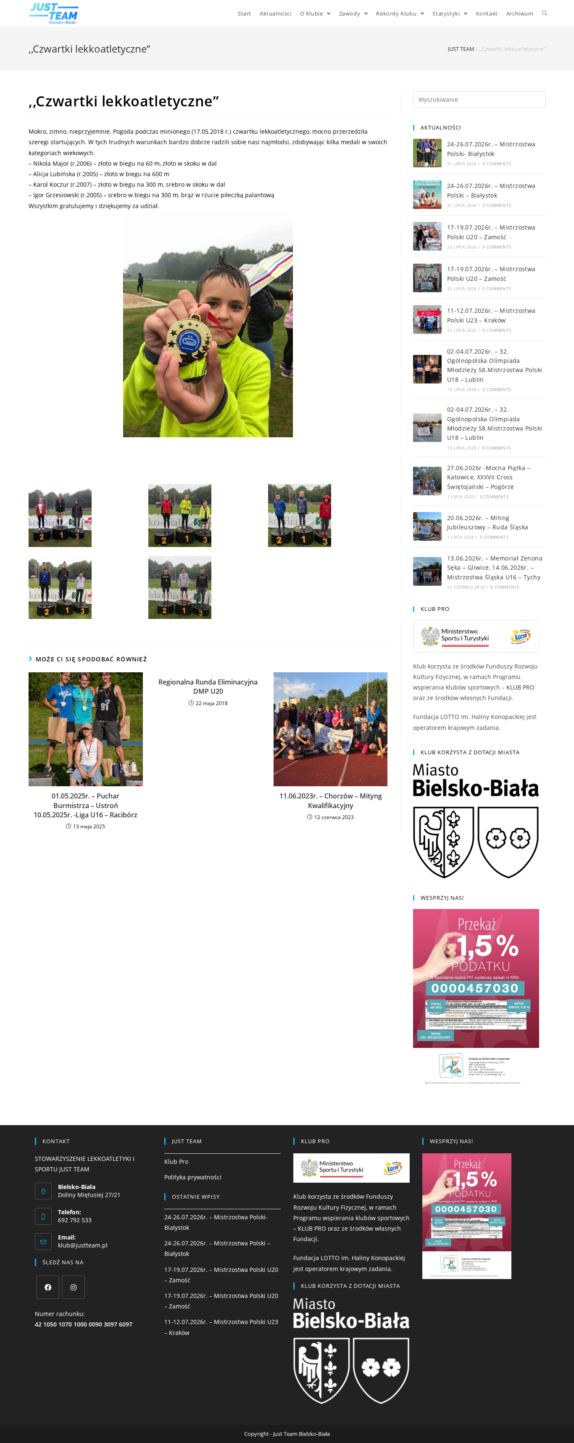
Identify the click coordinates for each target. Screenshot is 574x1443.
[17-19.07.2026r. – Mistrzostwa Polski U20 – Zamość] (427, 236)
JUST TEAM (461, 49)
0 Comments (496, 163)
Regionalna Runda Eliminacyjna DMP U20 (208, 686)
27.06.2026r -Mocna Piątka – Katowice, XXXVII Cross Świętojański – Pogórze (488, 477)
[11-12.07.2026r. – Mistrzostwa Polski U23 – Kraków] (427, 319)
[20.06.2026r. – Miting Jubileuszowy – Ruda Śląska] (427, 526)
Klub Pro (176, 1162)
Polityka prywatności (192, 1177)
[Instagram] (73, 1287)
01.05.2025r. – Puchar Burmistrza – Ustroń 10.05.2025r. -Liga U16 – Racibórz (85, 805)
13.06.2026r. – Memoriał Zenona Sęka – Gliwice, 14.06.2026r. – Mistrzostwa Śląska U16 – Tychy (494, 567)
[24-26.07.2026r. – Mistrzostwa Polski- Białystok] (427, 153)
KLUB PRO (520, 687)
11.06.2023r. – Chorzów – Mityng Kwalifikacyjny (330, 800)
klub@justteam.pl (83, 1245)
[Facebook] (47, 1287)
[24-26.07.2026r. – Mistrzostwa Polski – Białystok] (427, 194)
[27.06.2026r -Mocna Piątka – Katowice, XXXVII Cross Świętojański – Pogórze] (427, 481)
